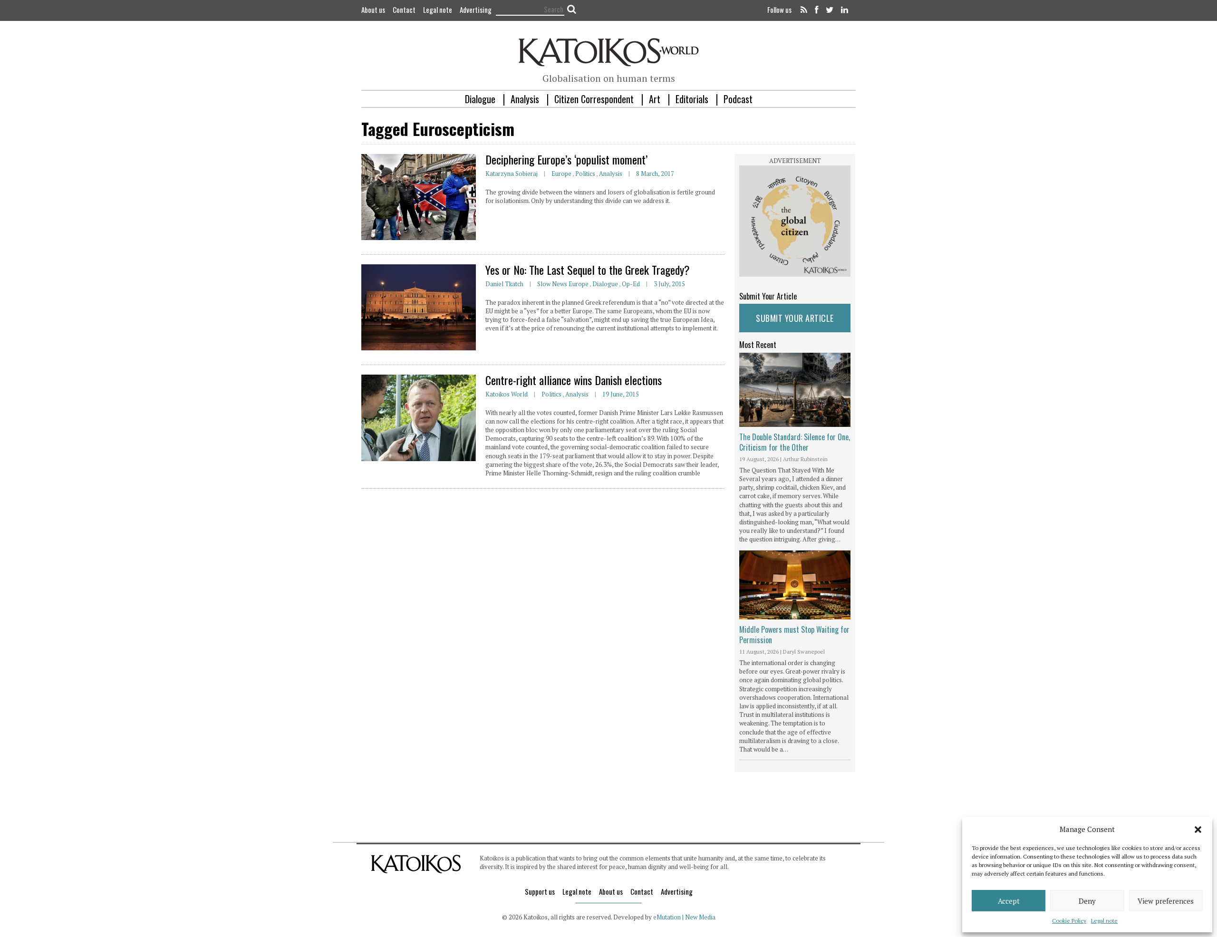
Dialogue (480, 99)
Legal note (1104, 920)
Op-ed (631, 284)
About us (373, 9)
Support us (540, 891)
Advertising (476, 9)
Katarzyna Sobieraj (511, 173)
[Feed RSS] (804, 10)
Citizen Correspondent (594, 99)
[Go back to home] (608, 51)
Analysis (525, 99)
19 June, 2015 (620, 394)
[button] (1198, 829)
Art (654, 99)
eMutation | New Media (684, 917)
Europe (561, 173)
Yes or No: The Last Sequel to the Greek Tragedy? (587, 269)
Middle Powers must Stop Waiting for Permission (794, 635)
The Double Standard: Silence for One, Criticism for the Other (794, 442)
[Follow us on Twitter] (829, 10)
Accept (1009, 901)
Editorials (692, 99)
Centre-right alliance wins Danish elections (573, 379)
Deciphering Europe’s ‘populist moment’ (566, 159)
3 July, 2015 (669, 284)
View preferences (1166, 901)
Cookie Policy (1069, 920)
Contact (404, 9)
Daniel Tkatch (504, 284)
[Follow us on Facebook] (816, 10)
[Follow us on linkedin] (843, 10)
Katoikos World (506, 394)
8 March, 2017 (655, 173)
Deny (1087, 901)
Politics (585, 173)
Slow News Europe (563, 284)
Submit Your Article (795, 318)
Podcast (738, 99)
